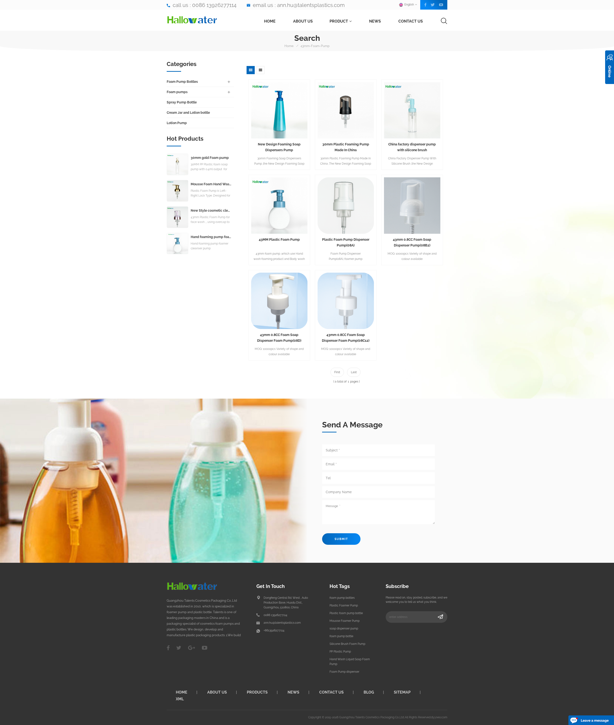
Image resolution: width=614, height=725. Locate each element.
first (337, 372)
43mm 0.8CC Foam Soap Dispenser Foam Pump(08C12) (345, 337)
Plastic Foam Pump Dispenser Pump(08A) (345, 242)
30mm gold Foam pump (210, 158)
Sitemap (402, 692)
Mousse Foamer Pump (345, 621)
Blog (369, 692)
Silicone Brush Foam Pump (347, 644)
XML (180, 699)
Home (270, 21)
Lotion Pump (177, 123)
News (375, 21)
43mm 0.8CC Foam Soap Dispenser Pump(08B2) (412, 242)
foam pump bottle (341, 636)
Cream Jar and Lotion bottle (188, 112)
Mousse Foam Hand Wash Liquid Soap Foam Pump (211, 184)
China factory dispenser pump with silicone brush (412, 147)
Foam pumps (177, 92)
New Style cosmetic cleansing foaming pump (211, 210)
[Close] (609, 86)
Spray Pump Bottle (182, 102)
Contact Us (410, 21)
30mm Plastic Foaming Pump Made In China (345, 147)
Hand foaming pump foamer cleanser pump (211, 237)
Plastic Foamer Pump (344, 605)
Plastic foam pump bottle (346, 613)
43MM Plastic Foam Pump (279, 239)
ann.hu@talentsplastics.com (311, 5)
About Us (303, 21)
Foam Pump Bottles (182, 82)
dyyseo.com (439, 717)
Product (339, 21)
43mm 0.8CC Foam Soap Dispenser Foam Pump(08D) (279, 337)
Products (257, 692)
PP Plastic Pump (340, 651)
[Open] (609, 67)
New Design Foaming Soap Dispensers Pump (279, 147)
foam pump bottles (342, 597)
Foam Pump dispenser (344, 671)
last (354, 372)
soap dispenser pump (344, 628)
